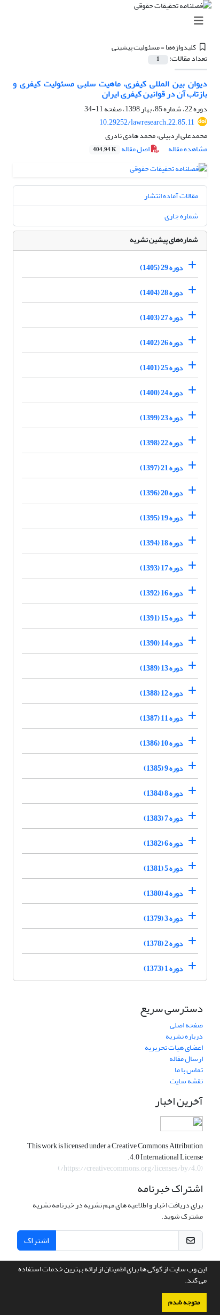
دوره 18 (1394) (161, 543)
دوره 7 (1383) (163, 818)
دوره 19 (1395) (161, 518)
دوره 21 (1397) (161, 468)
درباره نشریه (184, 1036)
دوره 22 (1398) (161, 443)
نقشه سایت (186, 1081)
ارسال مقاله (186, 1058)
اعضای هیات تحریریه (174, 1047)
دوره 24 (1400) (161, 393)
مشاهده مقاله (187, 149)
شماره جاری (181, 216)
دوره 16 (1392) (161, 593)
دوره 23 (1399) (161, 418)
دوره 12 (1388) (161, 693)
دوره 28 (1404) (161, 292)
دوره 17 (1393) (161, 568)
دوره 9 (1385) (163, 768)
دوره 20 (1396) (161, 493)
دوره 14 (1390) (161, 643)
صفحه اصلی (186, 1025)
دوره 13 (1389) (161, 668)
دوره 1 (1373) (163, 968)
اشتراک (36, 1240)
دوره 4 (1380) (163, 893)
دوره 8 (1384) (163, 793)
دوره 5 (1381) (163, 868)
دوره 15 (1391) (161, 618)
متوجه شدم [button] (184, 1302)
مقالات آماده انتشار (171, 196)
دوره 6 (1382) (163, 843)
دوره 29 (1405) (161, 267)
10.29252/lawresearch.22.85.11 (146, 122)
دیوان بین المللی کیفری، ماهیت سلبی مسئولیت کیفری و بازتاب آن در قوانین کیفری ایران (110, 89)
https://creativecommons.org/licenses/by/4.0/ (130, 1168)
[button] (182, 1281)
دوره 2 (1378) (163, 943)
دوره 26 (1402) (161, 343)
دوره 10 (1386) (161, 743)
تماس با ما (189, 1070)
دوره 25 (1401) (161, 368)
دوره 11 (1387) (161, 718)
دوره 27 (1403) (161, 318)
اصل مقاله (122, 149)
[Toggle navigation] (113, 21)
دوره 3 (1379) (163, 918)
